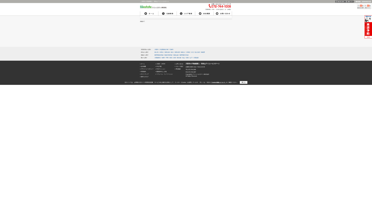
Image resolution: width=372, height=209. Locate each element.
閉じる (243, 82)
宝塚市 (171, 49)
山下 (191, 57)
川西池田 (196, 57)
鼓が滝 (156, 52)
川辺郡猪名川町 (164, 49)
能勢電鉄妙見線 (159, 55)
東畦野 (203, 52)
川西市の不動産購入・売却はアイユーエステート (203, 63)
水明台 (161, 52)
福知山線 (175, 55)
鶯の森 (179, 57)
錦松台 (183, 52)
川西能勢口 (158, 57)
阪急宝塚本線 (168, 55)
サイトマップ (145, 74)
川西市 (156, 49)
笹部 (187, 57)
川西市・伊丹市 (160, 64)
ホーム (143, 64)
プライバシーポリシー (147, 69)
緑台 (172, 52)
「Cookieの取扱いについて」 (218, 82)
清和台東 (167, 52)
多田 (174, 57)
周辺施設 (178, 69)
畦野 (163, 57)
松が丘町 (197, 52)
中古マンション (160, 69)
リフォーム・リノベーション (164, 74)
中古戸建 (158, 66)
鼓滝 (171, 57)
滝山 (183, 57)
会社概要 (143, 66)
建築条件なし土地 (161, 71)
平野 (167, 57)
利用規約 (143, 71)
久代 (192, 52)
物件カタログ (145, 76)
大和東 (188, 52)
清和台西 (177, 52)
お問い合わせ (179, 64)
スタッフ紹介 (179, 66)
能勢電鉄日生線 (184, 55)
